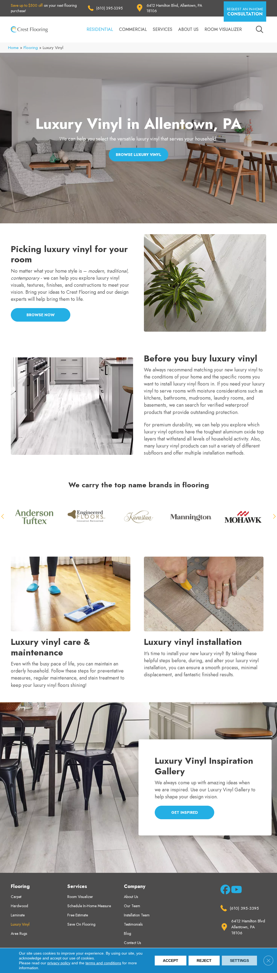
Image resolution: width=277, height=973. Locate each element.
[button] (245, 11)
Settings (239, 960)
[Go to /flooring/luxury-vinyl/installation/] (205, 618)
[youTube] (235, 890)
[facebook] (224, 890)
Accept (170, 960)
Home (13, 48)
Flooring (31, 48)
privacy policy (58, 963)
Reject (204, 960)
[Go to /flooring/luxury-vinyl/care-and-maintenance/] (72, 623)
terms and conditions (103, 963)
